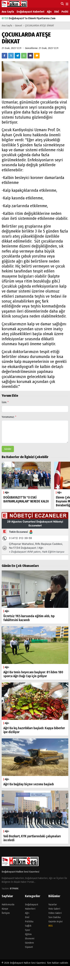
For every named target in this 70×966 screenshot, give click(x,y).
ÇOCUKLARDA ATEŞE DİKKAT (39, 25)
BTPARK (14, 888)
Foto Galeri (54, 908)
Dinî (56, 11)
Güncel (18, 25)
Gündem (29, 942)
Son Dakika (54, 917)
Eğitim (28, 934)
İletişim (6, 912)
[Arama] (62, 3)
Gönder (7, 449)
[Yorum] (37, 55)
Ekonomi (29, 938)
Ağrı (49, 11)
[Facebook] (4, 55)
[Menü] (66, 4)
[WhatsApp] (24, 55)
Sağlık (28, 925)
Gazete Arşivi (55, 921)
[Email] (30, 55)
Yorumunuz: (9, 416)
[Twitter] (11, 55)
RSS (50, 925)
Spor (27, 929)
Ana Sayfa (8, 11)
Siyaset (29, 946)
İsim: (5, 402)
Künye (5, 908)
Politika (29, 921)
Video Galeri (55, 912)
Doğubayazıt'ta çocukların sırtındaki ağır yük (32, 19)
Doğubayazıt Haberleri (30, 11)
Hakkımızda (8, 904)
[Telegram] (17, 55)
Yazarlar (52, 904)
